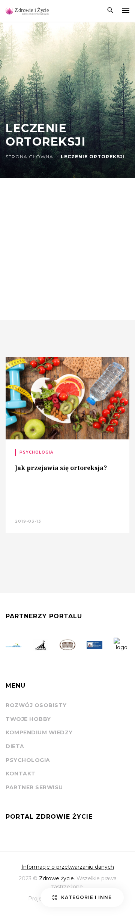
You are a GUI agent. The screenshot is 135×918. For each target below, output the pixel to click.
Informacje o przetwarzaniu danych (67, 866)
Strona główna (29, 156)
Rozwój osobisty (36, 705)
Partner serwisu (34, 787)
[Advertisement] (67, 249)
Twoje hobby (28, 719)
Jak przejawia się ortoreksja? (61, 468)
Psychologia (28, 760)
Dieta (15, 746)
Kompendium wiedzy (39, 732)
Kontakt (21, 773)
